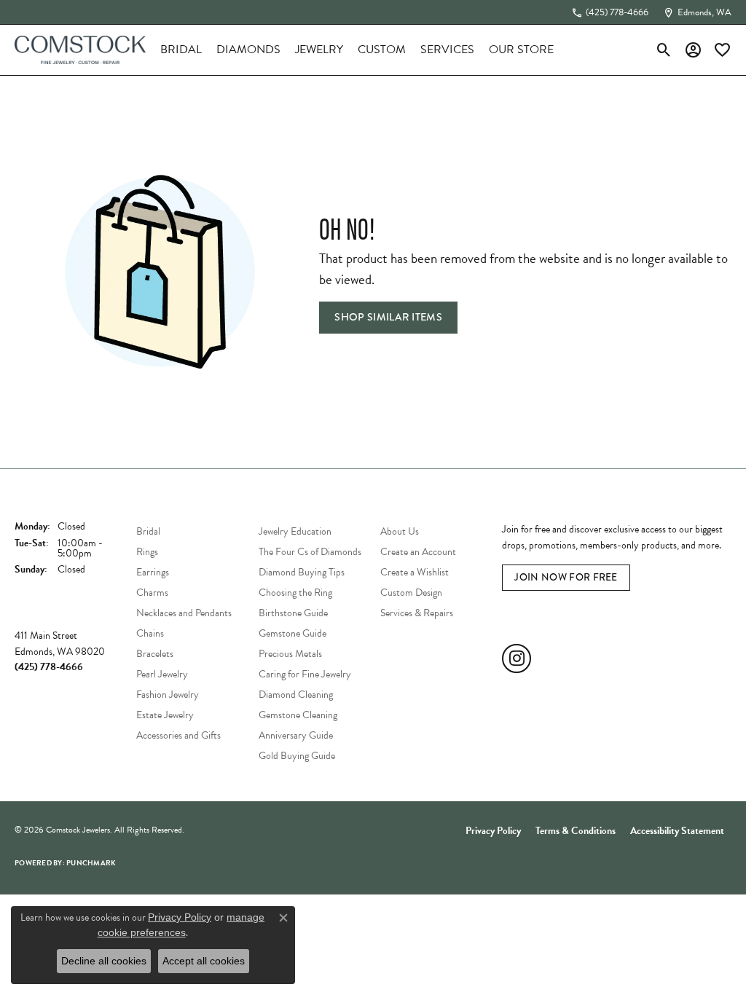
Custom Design (411, 592)
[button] (664, 49)
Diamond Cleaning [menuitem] (296, 694)
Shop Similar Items (388, 317)
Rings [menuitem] (147, 551)
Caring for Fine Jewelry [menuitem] (305, 674)
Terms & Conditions (575, 830)
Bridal (181, 49)
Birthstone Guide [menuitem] (293, 613)
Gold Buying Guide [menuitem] (297, 755)
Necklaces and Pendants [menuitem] (184, 613)
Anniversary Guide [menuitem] (296, 735)
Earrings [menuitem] (152, 572)
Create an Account (418, 551)
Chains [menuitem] (150, 633)
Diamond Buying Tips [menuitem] (302, 572)
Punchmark (91, 862)
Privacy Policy (493, 830)
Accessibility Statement (677, 830)
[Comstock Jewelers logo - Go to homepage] (80, 50)
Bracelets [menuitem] (154, 653)
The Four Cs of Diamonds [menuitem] (310, 551)
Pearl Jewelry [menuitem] (162, 674)
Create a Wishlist (414, 572)
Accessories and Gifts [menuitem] (178, 735)
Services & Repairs (416, 613)
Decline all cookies (103, 961)
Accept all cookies (203, 961)
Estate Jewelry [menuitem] (165, 715)
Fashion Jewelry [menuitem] (167, 694)
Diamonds (248, 49)
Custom (382, 49)
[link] (609, 12)
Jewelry (319, 49)
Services (447, 49)
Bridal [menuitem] (148, 531)
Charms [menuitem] (152, 592)
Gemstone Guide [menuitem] (292, 633)
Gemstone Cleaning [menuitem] (298, 715)
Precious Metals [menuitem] (290, 653)
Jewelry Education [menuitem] (295, 531)
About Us (399, 531)
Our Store (521, 49)
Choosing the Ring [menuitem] (295, 592)
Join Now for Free (565, 577)
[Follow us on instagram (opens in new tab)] (516, 658)
